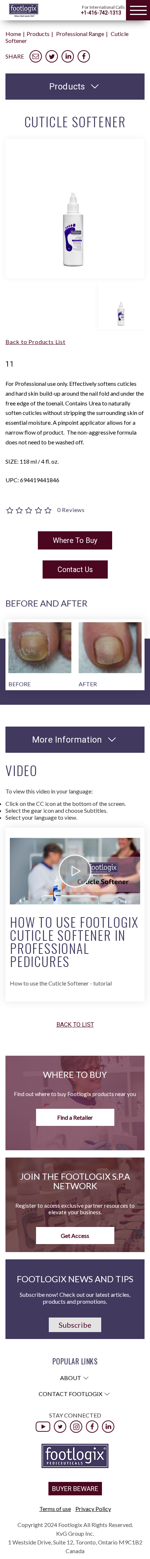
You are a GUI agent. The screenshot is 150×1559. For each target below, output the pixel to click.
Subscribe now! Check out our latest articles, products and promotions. (75, 1298)
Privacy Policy (93, 1508)
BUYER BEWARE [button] (75, 1488)
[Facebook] (92, 1426)
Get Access (75, 1235)
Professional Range (80, 33)
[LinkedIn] (108, 1426)
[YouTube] (43, 1427)
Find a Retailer (75, 1117)
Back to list (75, 1025)
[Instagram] (76, 1426)
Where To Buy (75, 540)
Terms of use (55, 1508)
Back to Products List (35, 341)
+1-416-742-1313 (101, 13)
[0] (29, 511)
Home (13, 33)
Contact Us (75, 569)
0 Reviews (71, 510)
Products (38, 33)
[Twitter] (60, 1426)
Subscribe (75, 1324)
